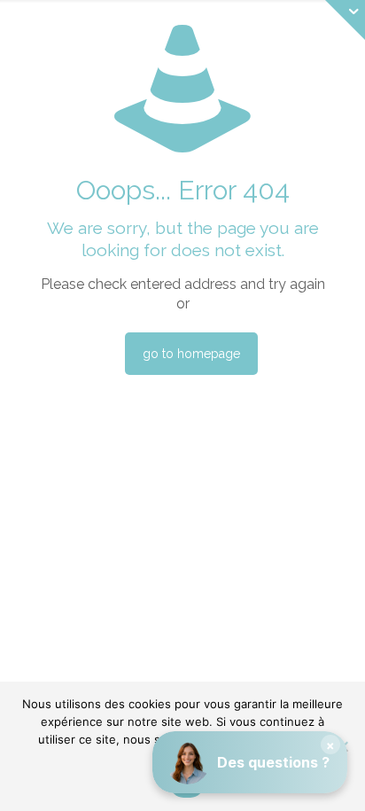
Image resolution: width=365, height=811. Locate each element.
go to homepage (191, 354)
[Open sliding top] (345, 20)
